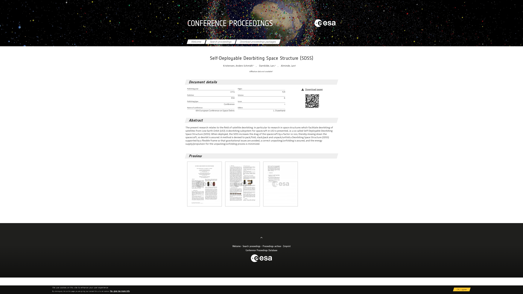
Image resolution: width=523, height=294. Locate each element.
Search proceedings (220, 41)
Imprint (287, 246)
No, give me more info (120, 291)
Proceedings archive (272, 246)
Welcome (196, 41)
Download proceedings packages (257, 41)
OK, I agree (461, 289)
